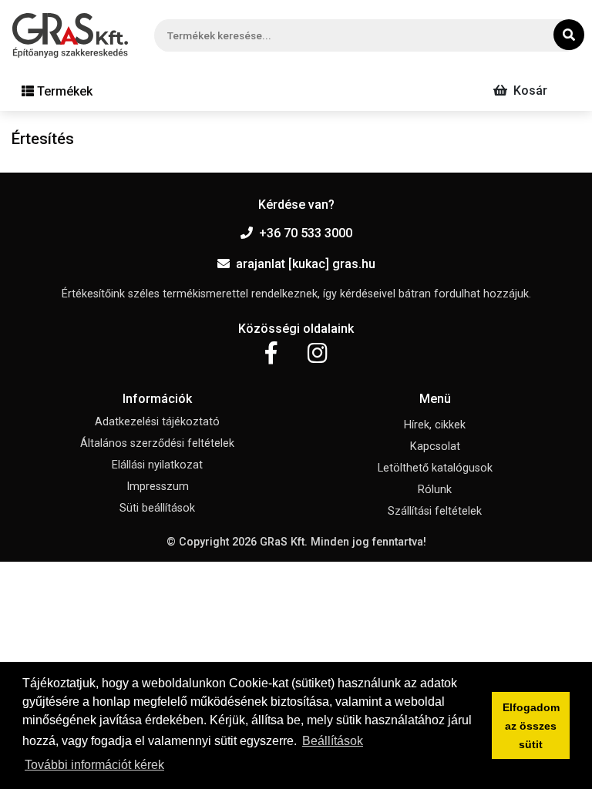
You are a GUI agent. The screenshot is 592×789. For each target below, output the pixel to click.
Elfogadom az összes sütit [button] (531, 725)
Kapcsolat (435, 446)
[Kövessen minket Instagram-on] (318, 354)
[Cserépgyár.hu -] (70, 35)
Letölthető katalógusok (435, 468)
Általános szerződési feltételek (157, 443)
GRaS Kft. (284, 542)
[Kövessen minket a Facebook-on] (271, 354)
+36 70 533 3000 (305, 233)
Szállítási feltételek (435, 511)
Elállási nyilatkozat (157, 465)
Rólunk (435, 489)
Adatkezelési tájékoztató (157, 421)
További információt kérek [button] (94, 764)
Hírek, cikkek (435, 424)
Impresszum (157, 486)
